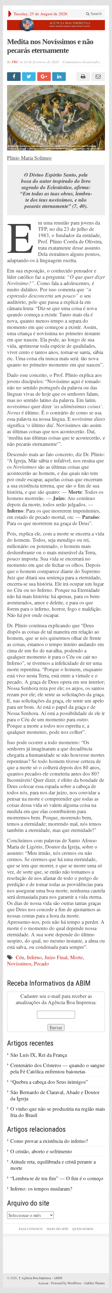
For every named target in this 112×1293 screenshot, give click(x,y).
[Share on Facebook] (14, 76)
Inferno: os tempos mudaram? (41, 1188)
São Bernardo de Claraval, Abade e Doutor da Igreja (54, 1095)
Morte (76, 957)
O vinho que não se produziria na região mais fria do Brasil (57, 1111)
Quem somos (82, 1229)
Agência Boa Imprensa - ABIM (40, 1278)
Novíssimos (19, 963)
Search (95, 14)
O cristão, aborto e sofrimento (41, 1151)
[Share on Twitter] (29, 76)
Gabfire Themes (94, 1283)
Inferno (34, 957)
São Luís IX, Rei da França (38, 1054)
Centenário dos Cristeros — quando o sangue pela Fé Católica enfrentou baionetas (57, 1068)
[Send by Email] (97, 76)
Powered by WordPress (66, 1283)
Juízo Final (56, 957)
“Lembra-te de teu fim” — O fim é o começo (56, 1178)
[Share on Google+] (44, 76)
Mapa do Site (57, 1229)
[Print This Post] (82, 76)
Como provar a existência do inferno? (49, 1140)
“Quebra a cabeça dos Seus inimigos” (49, 1081)
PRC (15, 61)
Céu (20, 957)
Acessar (43, 1283)
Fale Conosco (31, 1229)
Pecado (41, 963)
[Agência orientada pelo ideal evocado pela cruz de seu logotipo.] (56, 24)
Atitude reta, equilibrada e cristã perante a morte (53, 1164)
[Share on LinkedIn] (59, 76)
